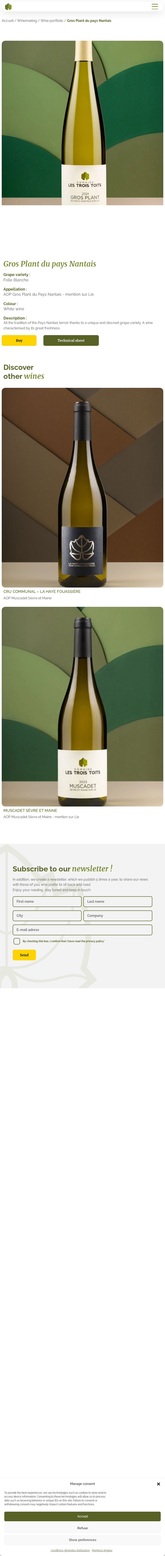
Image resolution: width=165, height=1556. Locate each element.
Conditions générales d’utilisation (70, 1550)
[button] (158, 1484)
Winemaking (27, 21)
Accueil (8, 21)
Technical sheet (71, 340)
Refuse (82, 1528)
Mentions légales (102, 1550)
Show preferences (82, 1540)
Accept (82, 1516)
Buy (19, 340)
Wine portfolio (52, 21)
